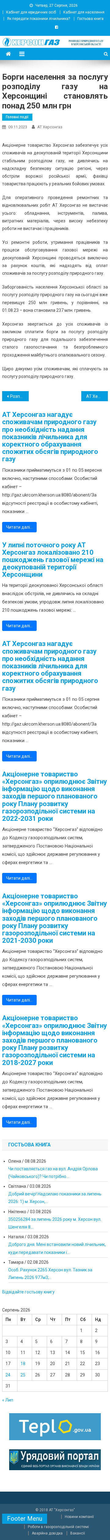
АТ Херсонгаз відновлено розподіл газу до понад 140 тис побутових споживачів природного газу (97, 396)
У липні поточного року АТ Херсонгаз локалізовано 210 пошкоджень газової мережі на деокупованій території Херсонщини (52, 560)
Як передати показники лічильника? (38, 19)
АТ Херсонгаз (49, 127)
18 (22, 1363)
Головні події (17, 117)
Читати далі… (19, 527)
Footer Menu (24, 1518)
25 (22, 1374)
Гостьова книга (90, 19)
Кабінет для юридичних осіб (31, 12)
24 (8, 1374)
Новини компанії (79, 1517)
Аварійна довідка (47, 1533)
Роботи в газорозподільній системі (58, 1527)
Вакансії (77, 1533)
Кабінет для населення (84, 12)
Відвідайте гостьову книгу (28, 1291)
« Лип (7, 1400)
